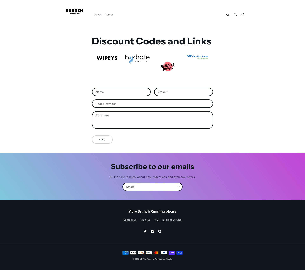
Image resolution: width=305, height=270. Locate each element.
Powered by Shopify (163, 259)
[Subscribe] (178, 187)
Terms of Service (172, 219)
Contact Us (129, 219)
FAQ (156, 219)
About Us (145, 219)
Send (102, 139)
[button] (228, 14)
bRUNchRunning (147, 259)
